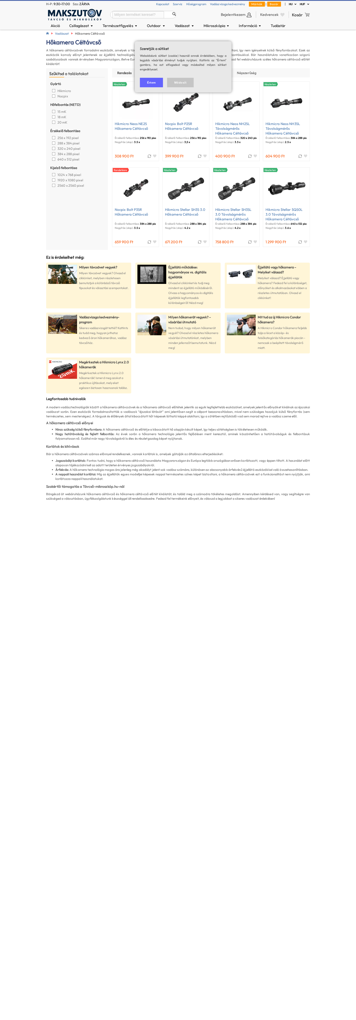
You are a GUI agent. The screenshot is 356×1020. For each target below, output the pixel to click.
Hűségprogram (196, 4)
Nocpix (63, 96)
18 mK (62, 117)
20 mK (62, 122)
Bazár (274, 4)
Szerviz (178, 4)
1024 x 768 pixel (69, 175)
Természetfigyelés (120, 25)
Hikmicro (64, 91)
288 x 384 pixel (68, 143)
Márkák (256, 4)
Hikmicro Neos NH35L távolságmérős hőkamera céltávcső (283, 128)
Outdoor (156, 25)
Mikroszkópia (217, 25)
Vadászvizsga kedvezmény (227, 4)
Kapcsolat (162, 4)
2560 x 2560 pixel (70, 185)
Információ (250, 25)
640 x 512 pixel (68, 159)
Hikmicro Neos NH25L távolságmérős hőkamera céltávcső (232, 128)
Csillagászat (81, 25)
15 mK (62, 112)
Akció (55, 25)
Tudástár (278, 25)
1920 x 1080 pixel (70, 180)
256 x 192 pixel (68, 138)
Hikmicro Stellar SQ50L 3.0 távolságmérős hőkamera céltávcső (284, 214)
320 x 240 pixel (69, 148)
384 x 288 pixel (68, 154)
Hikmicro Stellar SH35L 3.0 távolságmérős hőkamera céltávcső (233, 214)
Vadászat (184, 25)
